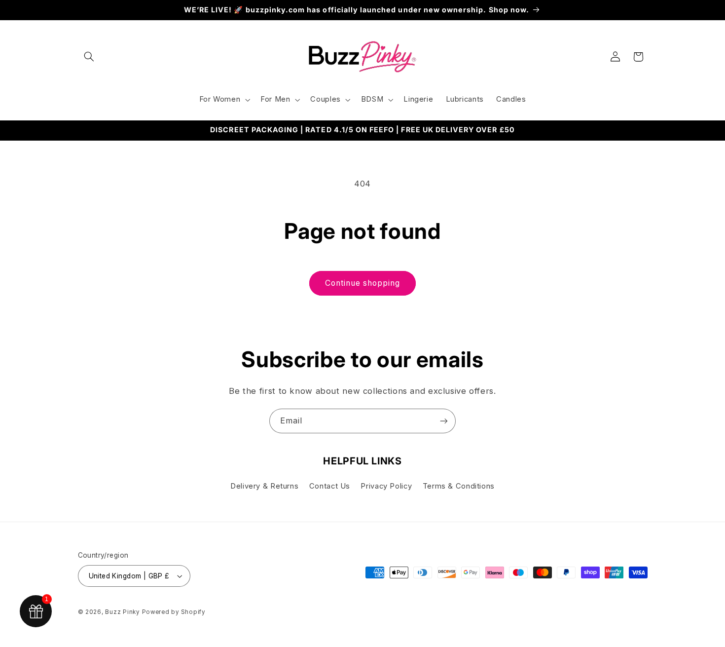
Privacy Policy (386, 486)
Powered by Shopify (173, 612)
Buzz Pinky (122, 612)
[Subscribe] (444, 421)
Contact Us (329, 486)
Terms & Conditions (459, 486)
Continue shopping (362, 283)
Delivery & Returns (264, 486)
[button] (89, 56)
